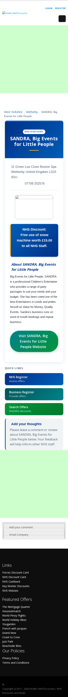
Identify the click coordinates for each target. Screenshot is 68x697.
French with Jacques (14, 628)
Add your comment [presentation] (21, 527)
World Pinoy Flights (14, 615)
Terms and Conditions (15, 662)
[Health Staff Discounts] (14, 13)
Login (48, 8)
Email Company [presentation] (18, 534)
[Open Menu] (62, 18)
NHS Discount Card (14, 577)
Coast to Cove (11, 637)
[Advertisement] (34, 59)
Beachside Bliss (11, 646)
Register (60, 8)
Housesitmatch (11, 611)
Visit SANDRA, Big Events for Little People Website (33, 341)
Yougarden (8, 624)
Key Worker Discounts (15, 586)
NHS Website (10, 590)
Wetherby (32, 112)
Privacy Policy (10, 658)
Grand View (9, 633)
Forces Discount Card (15, 572)
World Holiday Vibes (14, 620)
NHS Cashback (11, 581)
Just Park (7, 641)
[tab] (34, 527)
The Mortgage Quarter (16, 607)
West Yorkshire (13, 112)
